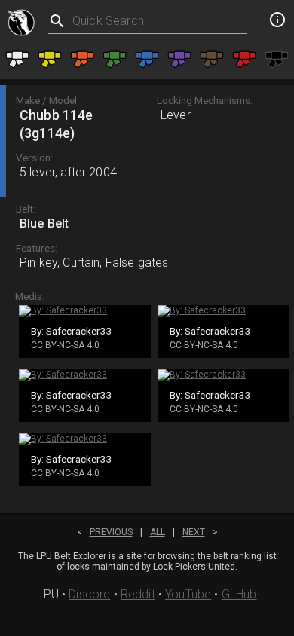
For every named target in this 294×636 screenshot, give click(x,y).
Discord (89, 594)
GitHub (239, 594)
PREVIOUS (111, 532)
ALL (157, 532)
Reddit (138, 594)
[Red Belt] (244, 59)
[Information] (277, 22)
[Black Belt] (277, 59)
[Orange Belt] (82, 59)
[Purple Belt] (179, 59)
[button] (147, 141)
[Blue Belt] (147, 59)
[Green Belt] (115, 59)
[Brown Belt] (212, 59)
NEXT (193, 532)
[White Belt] (17, 59)
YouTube (188, 594)
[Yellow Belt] (50, 59)
